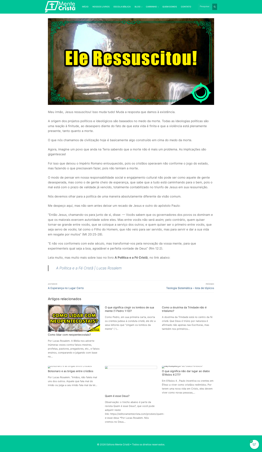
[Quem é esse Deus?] (131, 379)
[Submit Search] (214, 7)
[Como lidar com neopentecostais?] (74, 318)
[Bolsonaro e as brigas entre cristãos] (74, 367)
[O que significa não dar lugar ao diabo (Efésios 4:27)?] (188, 367)
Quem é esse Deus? (117, 396)
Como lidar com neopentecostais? (69, 334)
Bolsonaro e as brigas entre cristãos (70, 371)
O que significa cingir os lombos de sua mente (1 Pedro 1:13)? (129, 309)
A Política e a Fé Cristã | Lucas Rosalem (89, 268)
